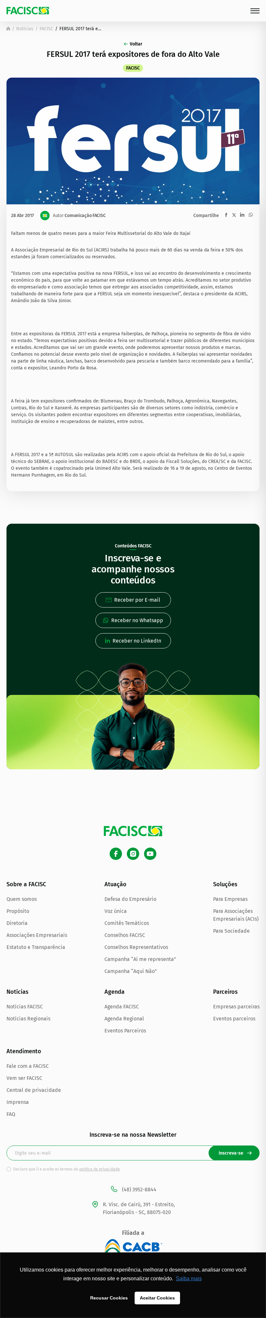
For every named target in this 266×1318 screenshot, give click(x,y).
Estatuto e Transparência (35, 947)
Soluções (225, 884)
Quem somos (21, 899)
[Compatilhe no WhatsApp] (251, 214)
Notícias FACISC (24, 1007)
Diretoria (17, 923)
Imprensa (17, 1102)
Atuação (115, 884)
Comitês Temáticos (126, 923)
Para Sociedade (231, 931)
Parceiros (225, 991)
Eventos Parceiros (125, 1031)
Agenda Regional (124, 1019)
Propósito (17, 911)
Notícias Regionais (28, 1019)
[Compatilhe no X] (234, 215)
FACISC (46, 29)
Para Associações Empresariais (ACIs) (236, 915)
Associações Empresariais (36, 935)
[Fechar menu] (255, 10)
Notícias (24, 29)
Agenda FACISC (121, 1007)
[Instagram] (133, 854)
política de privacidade (99, 1169)
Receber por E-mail (137, 600)
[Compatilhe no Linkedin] (242, 214)
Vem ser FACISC (24, 1078)
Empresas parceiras (236, 1007)
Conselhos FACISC (124, 935)
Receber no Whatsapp (137, 620)
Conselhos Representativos (136, 947)
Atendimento (23, 1051)
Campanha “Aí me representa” (140, 959)
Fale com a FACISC (27, 1066)
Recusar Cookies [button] (109, 1297)
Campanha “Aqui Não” (130, 971)
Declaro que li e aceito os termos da (66, 1169)
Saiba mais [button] (189, 1278)
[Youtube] (150, 854)
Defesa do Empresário (130, 899)
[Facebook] (116, 854)
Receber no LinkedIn (137, 641)
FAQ (10, 1114)
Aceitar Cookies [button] (157, 1297)
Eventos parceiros (234, 1019)
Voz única (115, 911)
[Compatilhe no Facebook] (226, 214)
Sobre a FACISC (26, 884)
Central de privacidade (33, 1090)
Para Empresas (230, 899)
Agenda (114, 991)
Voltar (136, 44)
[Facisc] (27, 10)
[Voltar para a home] (8, 29)
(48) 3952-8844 (139, 1189)
